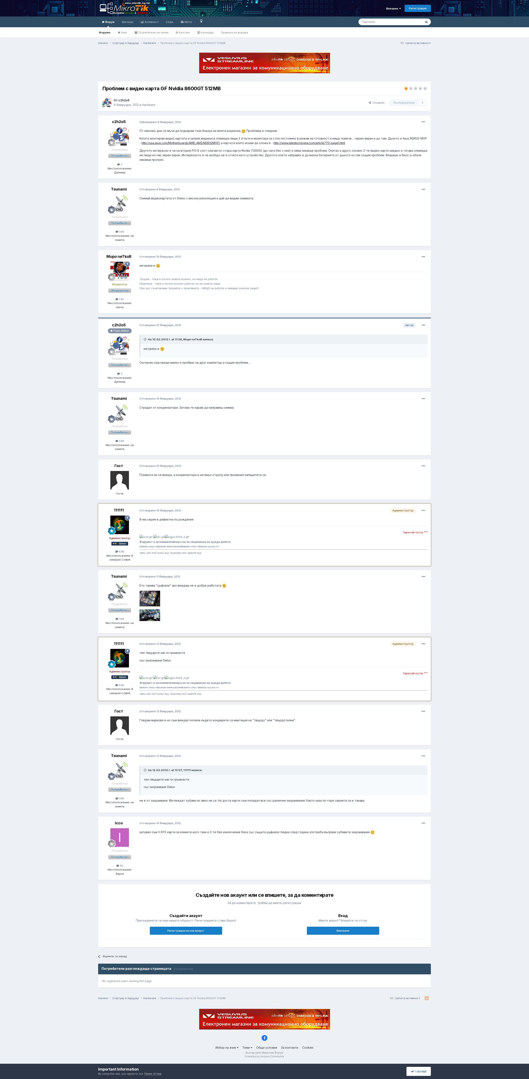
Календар (207, 32)
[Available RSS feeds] (426, 998)
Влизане (392, 8)
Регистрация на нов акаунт (185, 930)
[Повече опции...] (423, 121)
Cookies (307, 1047)
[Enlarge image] (243, 131)
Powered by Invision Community (264, 1056)
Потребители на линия (152, 32)
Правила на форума (234, 32)
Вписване (343, 930)
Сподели (377, 102)
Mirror (188, 22)
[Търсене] (426, 22)
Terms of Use (152, 1073)
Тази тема (410, 21)
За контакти (289, 1047)
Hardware (148, 104)
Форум (109, 22)
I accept (420, 1071)
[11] (201, 21)
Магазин (127, 22)
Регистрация (418, 8)
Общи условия (266, 1047)
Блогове (184, 32)
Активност (151, 22)
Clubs (169, 22)
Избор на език (226, 1047)
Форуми (104, 32)
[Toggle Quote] (145, 339)
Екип (123, 32)
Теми (246, 1047)
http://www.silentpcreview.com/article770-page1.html (309, 143)
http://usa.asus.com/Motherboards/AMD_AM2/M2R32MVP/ (181, 143)
